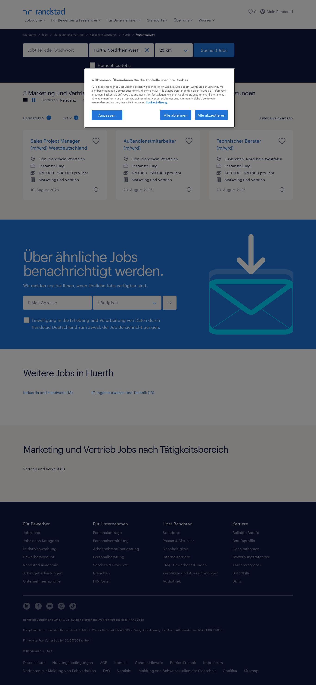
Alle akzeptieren (211, 115)
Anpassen (107, 115)
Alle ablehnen (176, 115)
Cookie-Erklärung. (157, 102)
